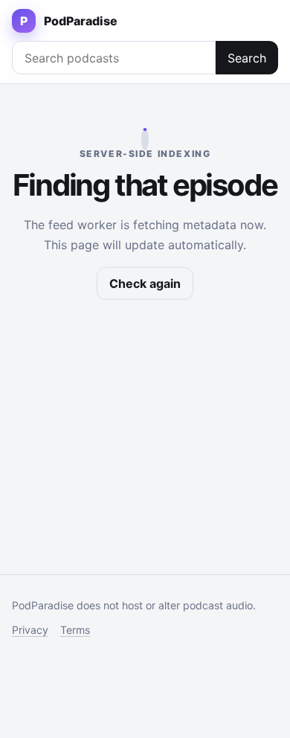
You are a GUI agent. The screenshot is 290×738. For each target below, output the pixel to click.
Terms (75, 629)
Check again (145, 283)
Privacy (30, 629)
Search (247, 58)
